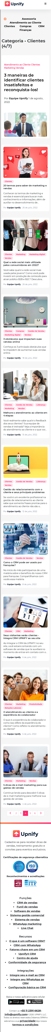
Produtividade (35, 704)
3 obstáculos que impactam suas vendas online (22, 340)
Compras (20, 331)
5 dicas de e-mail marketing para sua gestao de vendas (25, 786)
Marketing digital (37, 254)
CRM (18, 631)
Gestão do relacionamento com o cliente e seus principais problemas (24, 491)
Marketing (20, 254)
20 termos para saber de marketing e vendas (25, 187)
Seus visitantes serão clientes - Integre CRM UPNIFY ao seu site (21, 637)
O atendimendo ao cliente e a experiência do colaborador (20, 713)
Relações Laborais (13, 708)
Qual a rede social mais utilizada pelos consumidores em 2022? (22, 263)
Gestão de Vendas (36, 331)
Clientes (23, 64)
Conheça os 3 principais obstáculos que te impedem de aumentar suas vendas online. (24, 350)
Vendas (8, 68)
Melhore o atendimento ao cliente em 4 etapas (25, 414)
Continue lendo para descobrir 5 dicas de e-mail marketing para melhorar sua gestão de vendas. (24, 796)
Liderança (40, 405)
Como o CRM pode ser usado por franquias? (22, 564)
